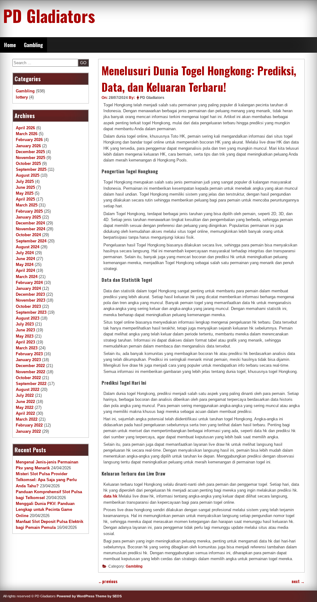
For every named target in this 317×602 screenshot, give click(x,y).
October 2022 (28, 377)
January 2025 (28, 217)
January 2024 (28, 288)
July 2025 (25, 181)
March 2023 (26, 348)
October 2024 (28, 234)
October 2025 (28, 163)
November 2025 (30, 157)
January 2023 (28, 359)
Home (10, 45)
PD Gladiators (49, 15)
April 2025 (25, 199)
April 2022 (25, 413)
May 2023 (24, 336)
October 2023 (28, 306)
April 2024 (25, 270)
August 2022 (27, 389)
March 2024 (26, 276)
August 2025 (27, 175)
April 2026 (25, 128)
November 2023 (30, 300)
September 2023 (31, 312)
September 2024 (31, 241)
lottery (22, 97)
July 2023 (25, 324)
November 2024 (30, 229)
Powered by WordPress (75, 596)
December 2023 (30, 294)
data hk (110, 496)
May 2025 (24, 193)
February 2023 (29, 354)
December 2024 (30, 223)
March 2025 (26, 205)
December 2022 (30, 365)
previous (108, 581)
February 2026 (29, 139)
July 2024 (25, 252)
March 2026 (26, 133)
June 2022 (25, 401)
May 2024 (24, 264)
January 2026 (28, 146)
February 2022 (29, 425)
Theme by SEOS (108, 596)
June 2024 (25, 258)
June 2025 (25, 187)
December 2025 (30, 151)
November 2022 (30, 372)
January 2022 (28, 431)
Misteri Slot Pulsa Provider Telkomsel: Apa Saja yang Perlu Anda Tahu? (46, 479)
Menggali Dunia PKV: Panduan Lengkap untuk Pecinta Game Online (45, 509)
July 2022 (25, 395)
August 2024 (27, 247)
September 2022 (31, 383)
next (298, 581)
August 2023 (27, 318)
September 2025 (31, 169)
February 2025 (29, 211)
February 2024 (29, 282)
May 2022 (24, 407)
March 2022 (26, 419)
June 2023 (25, 330)
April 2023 (25, 342)
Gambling (33, 45)
